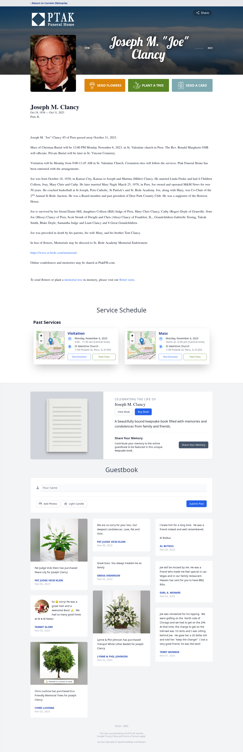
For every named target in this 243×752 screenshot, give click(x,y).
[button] (50, 341)
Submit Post (196, 503)
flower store (126, 279)
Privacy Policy (111, 736)
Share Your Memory (193, 445)
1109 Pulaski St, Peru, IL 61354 (93, 349)
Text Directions (79, 356)
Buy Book (143, 411)
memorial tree (73, 279)
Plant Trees (104, 356)
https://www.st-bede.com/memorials (53, 252)
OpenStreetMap (125, 741)
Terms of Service (131, 736)
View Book (124, 411)
